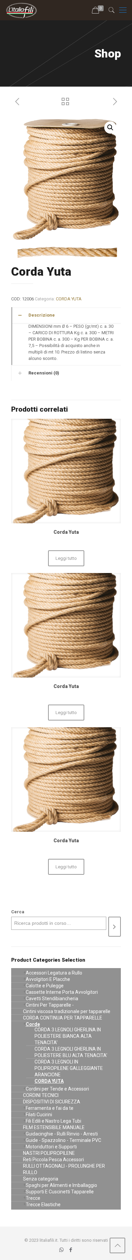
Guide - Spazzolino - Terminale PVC (63, 1140)
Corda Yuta (66, 532)
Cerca (17, 911)
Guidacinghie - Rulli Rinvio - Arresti (62, 1134)
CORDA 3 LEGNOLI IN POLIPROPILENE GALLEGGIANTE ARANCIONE (69, 1068)
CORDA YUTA (69, 298)
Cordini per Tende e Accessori (57, 1089)
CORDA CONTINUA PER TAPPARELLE (62, 1018)
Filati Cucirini (39, 1114)
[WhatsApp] (61, 1250)
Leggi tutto (66, 558)
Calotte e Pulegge (45, 985)
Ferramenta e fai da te (49, 1108)
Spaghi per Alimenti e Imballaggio (61, 1185)
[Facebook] (70, 1250)
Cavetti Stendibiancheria (52, 998)
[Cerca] (114, 927)
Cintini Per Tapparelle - (50, 1005)
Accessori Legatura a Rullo (54, 973)
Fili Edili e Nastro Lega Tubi (53, 1121)
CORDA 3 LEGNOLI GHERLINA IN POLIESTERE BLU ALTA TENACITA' (71, 1052)
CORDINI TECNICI (41, 1095)
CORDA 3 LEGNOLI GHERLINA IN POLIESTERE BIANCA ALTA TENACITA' (68, 1036)
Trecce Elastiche (43, 1204)
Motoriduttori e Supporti (51, 1146)
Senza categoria (40, 1179)
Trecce (33, 1198)
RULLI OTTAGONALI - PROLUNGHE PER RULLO (64, 1169)
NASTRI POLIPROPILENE (49, 1153)
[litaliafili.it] (21, 10)
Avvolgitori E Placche (48, 979)
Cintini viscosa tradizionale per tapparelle (66, 1011)
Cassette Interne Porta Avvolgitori (62, 992)
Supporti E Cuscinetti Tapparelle (60, 1191)
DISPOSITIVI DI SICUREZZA (51, 1101)
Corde (33, 1024)
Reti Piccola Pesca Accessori (53, 1159)
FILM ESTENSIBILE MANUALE (54, 1127)
